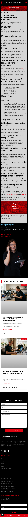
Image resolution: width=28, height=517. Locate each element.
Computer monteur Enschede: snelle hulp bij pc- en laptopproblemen (13, 318)
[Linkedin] (8, 451)
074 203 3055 (10, 194)
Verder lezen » (7, 329)
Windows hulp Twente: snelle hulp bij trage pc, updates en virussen (13, 373)
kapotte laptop (15, 29)
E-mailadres (3, 507)
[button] (26, 3)
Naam (2, 503)
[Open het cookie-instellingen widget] (2, 514)
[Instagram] (5, 451)
